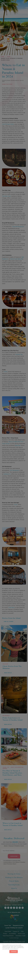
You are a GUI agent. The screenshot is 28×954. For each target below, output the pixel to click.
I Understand (13, 951)
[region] (14, 948)
